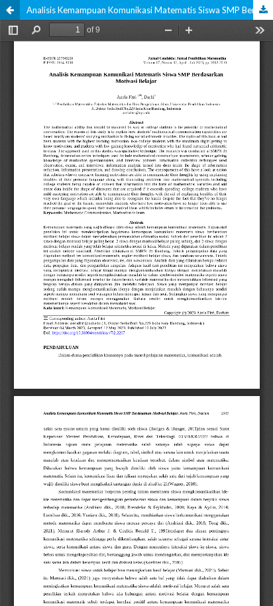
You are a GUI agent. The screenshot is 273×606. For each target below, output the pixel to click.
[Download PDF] (263, 10)
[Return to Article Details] (10, 10)
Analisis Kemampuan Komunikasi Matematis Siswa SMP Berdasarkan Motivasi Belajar (150, 10)
